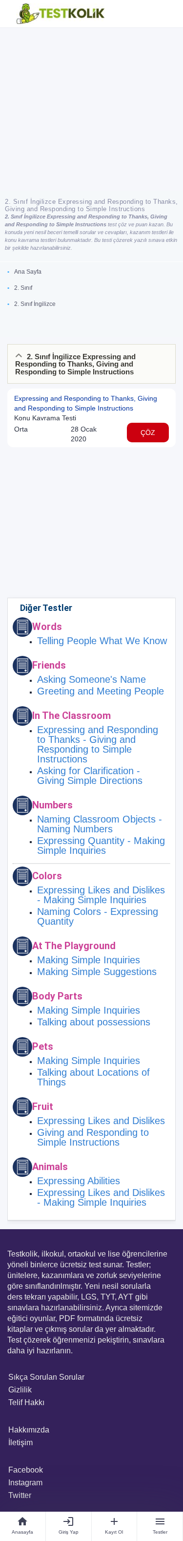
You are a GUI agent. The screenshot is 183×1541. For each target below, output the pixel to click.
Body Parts (57, 996)
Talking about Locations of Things (93, 1077)
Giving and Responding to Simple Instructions (93, 1137)
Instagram (25, 1482)
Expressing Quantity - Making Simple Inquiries (101, 845)
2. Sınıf (23, 287)
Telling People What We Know (102, 640)
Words (47, 626)
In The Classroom (71, 715)
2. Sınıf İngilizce (35, 304)
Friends (49, 665)
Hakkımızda (28, 1430)
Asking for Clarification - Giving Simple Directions (89, 775)
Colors (47, 876)
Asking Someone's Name (91, 679)
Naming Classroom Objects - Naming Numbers (99, 824)
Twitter (19, 1495)
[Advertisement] (91, 109)
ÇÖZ (148, 432)
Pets (42, 1046)
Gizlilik (20, 1390)
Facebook (25, 1470)
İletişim (20, 1442)
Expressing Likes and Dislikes (101, 1120)
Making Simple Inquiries (88, 960)
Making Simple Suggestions (97, 971)
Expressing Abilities (78, 1180)
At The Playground (74, 946)
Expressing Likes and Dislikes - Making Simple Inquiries (101, 895)
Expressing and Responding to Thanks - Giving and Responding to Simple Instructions (97, 744)
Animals (50, 1166)
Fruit (42, 1106)
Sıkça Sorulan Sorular (46, 1377)
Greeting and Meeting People (100, 691)
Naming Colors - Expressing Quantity (97, 916)
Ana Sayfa (27, 271)
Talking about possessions (93, 1022)
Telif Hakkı (26, 1402)
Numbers (52, 805)
